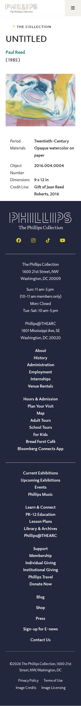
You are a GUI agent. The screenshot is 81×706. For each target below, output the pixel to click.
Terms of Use (53, 680)
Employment (40, 371)
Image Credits (26, 687)
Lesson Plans (40, 521)
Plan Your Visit (41, 406)
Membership (40, 555)
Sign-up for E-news (40, 628)
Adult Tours (40, 420)
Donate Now (40, 583)
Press (40, 618)
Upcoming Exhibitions (40, 480)
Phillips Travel (40, 576)
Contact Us (40, 639)
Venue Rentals (40, 385)
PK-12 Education (40, 514)
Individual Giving (40, 562)
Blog (40, 596)
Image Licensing (53, 687)
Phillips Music (40, 494)
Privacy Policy (28, 680)
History (40, 357)
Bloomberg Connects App (40, 448)
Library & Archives (40, 528)
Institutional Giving (40, 569)
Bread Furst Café (40, 441)
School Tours (40, 427)
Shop (40, 607)
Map (41, 413)
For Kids (40, 434)
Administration (40, 364)
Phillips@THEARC (40, 535)
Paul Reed (15, 52)
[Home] (40, 228)
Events (41, 487)
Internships (41, 378)
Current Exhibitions (40, 472)
